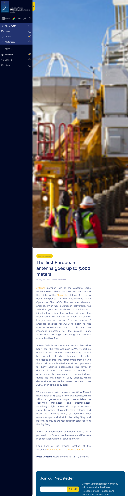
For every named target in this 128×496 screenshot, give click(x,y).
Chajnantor (62, 295)
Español (7, 18)
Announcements (44, 256)
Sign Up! (73, 489)
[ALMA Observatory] (16, 7)
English (3, 18)
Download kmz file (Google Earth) (65, 449)
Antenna (40, 288)
